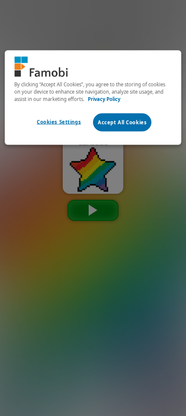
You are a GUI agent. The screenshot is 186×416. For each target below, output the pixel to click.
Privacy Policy (104, 98)
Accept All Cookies (122, 122)
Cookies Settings (59, 121)
